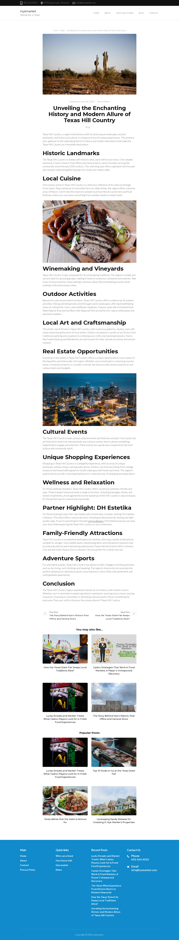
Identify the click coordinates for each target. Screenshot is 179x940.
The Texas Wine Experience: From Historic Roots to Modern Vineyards (106, 889)
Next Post (112, 615)
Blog (141, 13)
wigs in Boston (95, 520)
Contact (153, 13)
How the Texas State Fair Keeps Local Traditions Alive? (104, 900)
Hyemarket (28, 11)
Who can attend (124, 13)
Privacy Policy (27, 869)
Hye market (62, 865)
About (107, 13)
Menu (59, 869)
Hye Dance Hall (64, 860)
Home (96, 13)
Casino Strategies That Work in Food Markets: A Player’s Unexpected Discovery (114, 670)
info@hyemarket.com (86, 2)
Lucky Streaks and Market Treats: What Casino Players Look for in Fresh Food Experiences (65, 719)
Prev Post (69, 615)
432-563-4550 (30, 2)
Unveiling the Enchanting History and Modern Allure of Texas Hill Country (105, 912)
